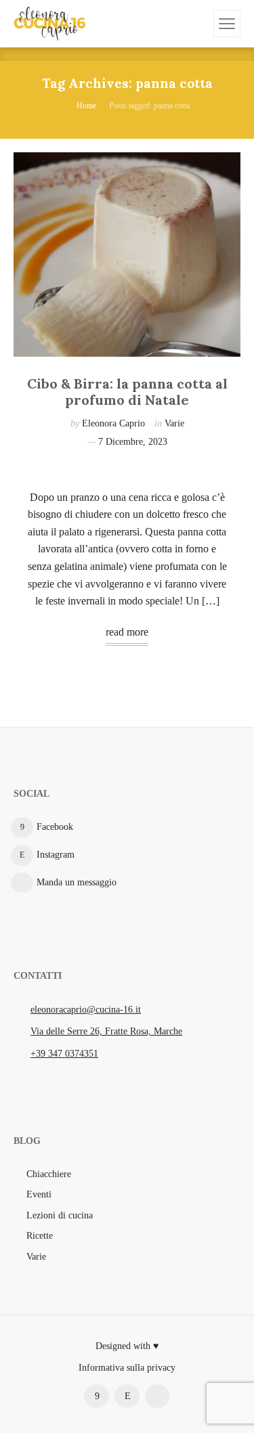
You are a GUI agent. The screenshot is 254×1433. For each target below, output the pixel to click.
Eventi (38, 1194)
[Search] (201, 24)
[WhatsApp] (157, 1396)
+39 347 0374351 (64, 1054)
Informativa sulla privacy (127, 1368)
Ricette (39, 1236)
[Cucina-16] (50, 24)
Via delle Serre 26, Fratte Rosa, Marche (106, 1031)
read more (127, 632)
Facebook (55, 827)
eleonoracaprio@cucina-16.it (85, 1010)
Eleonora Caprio (113, 423)
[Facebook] (96, 1396)
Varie (174, 423)
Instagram (56, 855)
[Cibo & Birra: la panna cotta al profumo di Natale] (127, 254)
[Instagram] (127, 1396)
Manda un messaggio (77, 882)
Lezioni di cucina (59, 1215)
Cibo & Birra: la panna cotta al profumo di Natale (127, 391)
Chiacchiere (48, 1174)
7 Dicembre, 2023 (132, 442)
